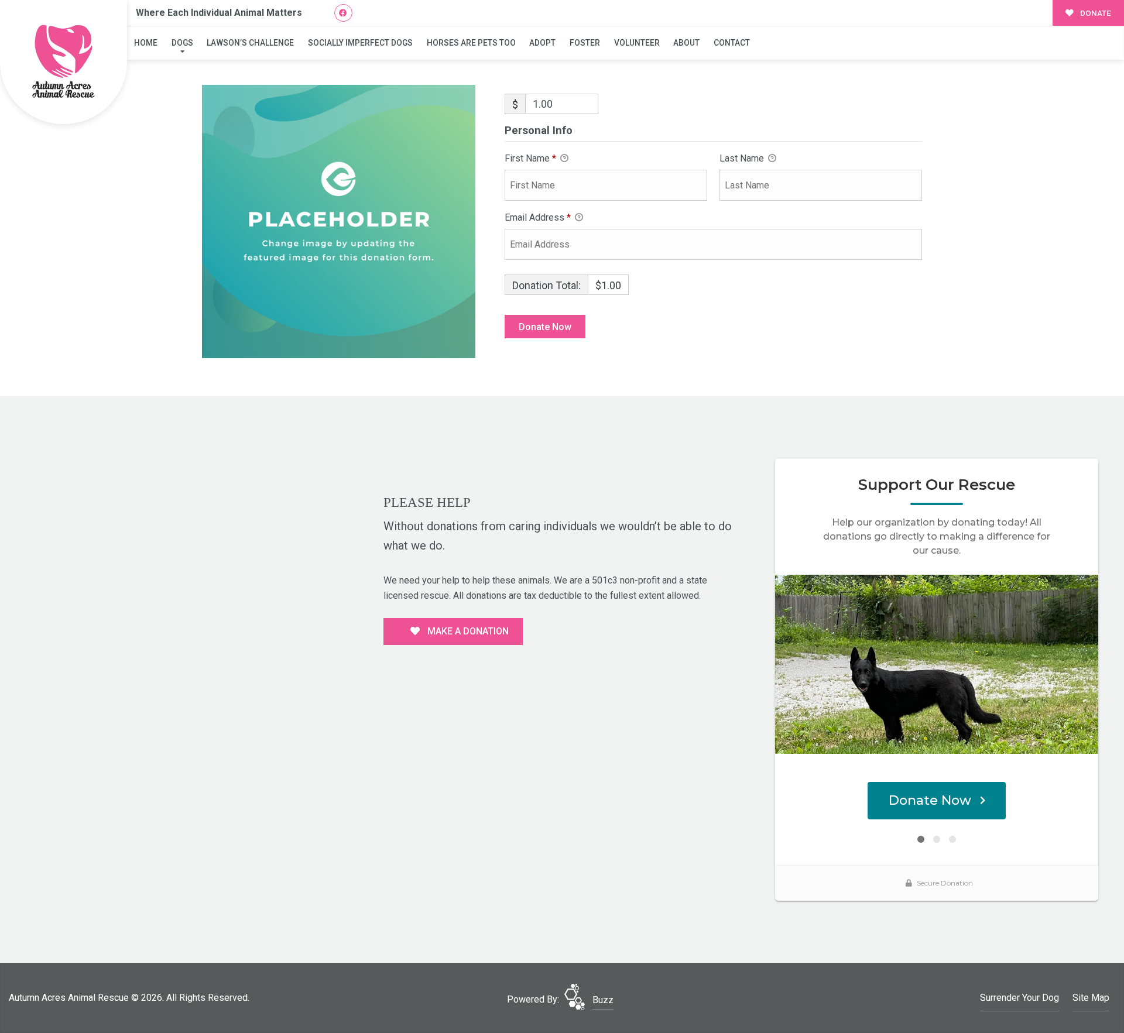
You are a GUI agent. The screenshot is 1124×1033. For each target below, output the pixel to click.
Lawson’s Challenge (250, 42)
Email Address (538, 217)
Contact (732, 42)
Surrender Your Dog (1019, 997)
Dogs (182, 42)
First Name (530, 158)
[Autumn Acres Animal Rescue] (63, 62)
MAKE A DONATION (467, 631)
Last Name (742, 158)
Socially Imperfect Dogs (360, 42)
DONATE (1094, 13)
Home (145, 42)
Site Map (1090, 997)
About (686, 42)
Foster (585, 42)
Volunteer (637, 42)
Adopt (542, 42)
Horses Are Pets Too (471, 42)
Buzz (603, 999)
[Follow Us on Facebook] (343, 13)
